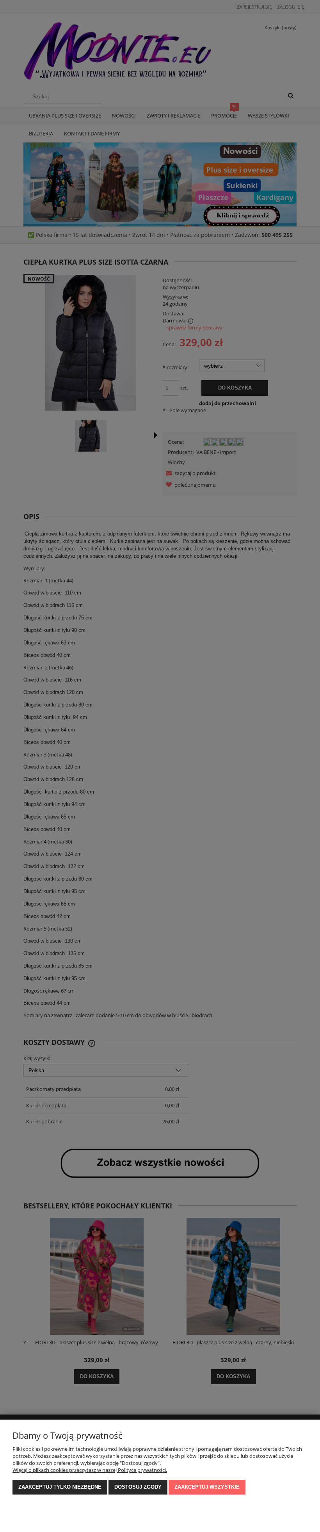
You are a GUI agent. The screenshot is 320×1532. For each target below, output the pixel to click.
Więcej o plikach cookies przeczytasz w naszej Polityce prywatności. (89, 1469)
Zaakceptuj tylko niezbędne (59, 1487)
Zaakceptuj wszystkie (207, 1487)
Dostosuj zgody (138, 1487)
